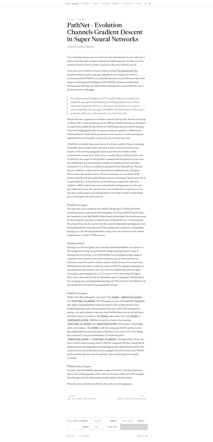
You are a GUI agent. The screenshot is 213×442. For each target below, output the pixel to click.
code (87, 374)
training (105, 3)
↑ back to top (142, 436)
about (139, 3)
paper (91, 90)
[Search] (146, 3)
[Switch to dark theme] (150, 3)
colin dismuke (72, 4)
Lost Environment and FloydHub (81, 397)
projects (127, 3)
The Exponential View (127, 71)
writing (84, 3)
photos (96, 3)
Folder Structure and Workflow (131, 397)
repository (127, 384)
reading (115, 3)
